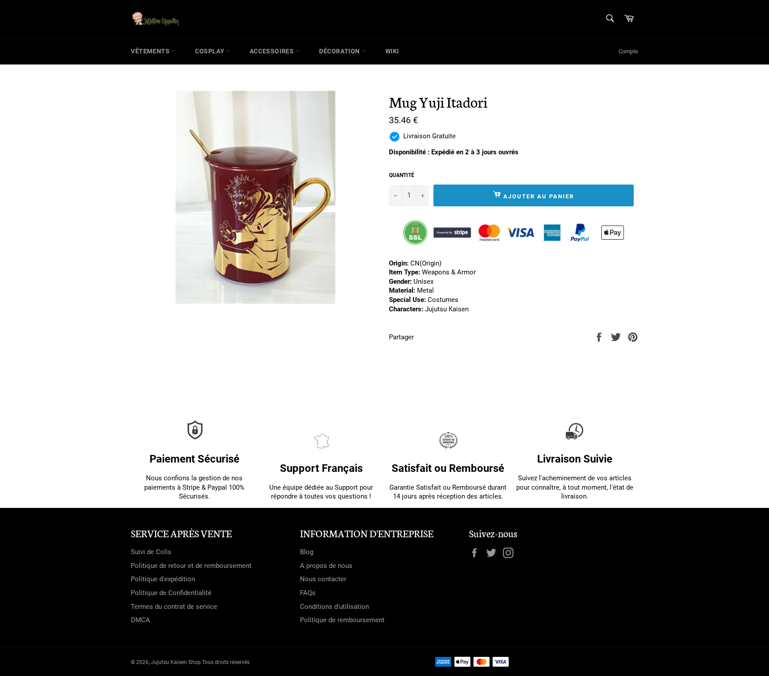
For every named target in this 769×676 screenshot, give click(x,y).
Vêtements (151, 51)
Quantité (401, 175)
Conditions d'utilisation (334, 607)
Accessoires (272, 51)
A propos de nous (326, 566)
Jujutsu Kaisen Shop (176, 662)
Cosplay (210, 51)
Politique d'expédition (163, 579)
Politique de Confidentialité (171, 593)
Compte (628, 51)
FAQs (308, 593)
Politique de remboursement (342, 620)
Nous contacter (323, 579)
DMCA (140, 620)
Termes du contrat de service (174, 607)
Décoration (340, 51)
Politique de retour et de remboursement (191, 566)
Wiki (392, 51)
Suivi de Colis (151, 552)
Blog (306, 552)
